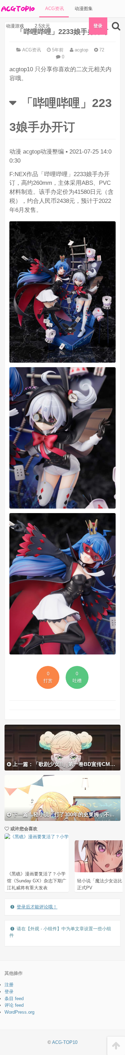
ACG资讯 (54, 8)
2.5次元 (41, 25)
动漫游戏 (14, 25)
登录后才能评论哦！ (37, 906)
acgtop (80, 49)
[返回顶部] (116, 1046)
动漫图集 (83, 8)
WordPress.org (19, 1012)
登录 (97, 25)
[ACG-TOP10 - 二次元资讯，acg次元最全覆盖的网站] (17, 8)
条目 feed (14, 998)
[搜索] (116, 26)
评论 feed (14, 1005)
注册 (9, 984)
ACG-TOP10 (64, 1042)
